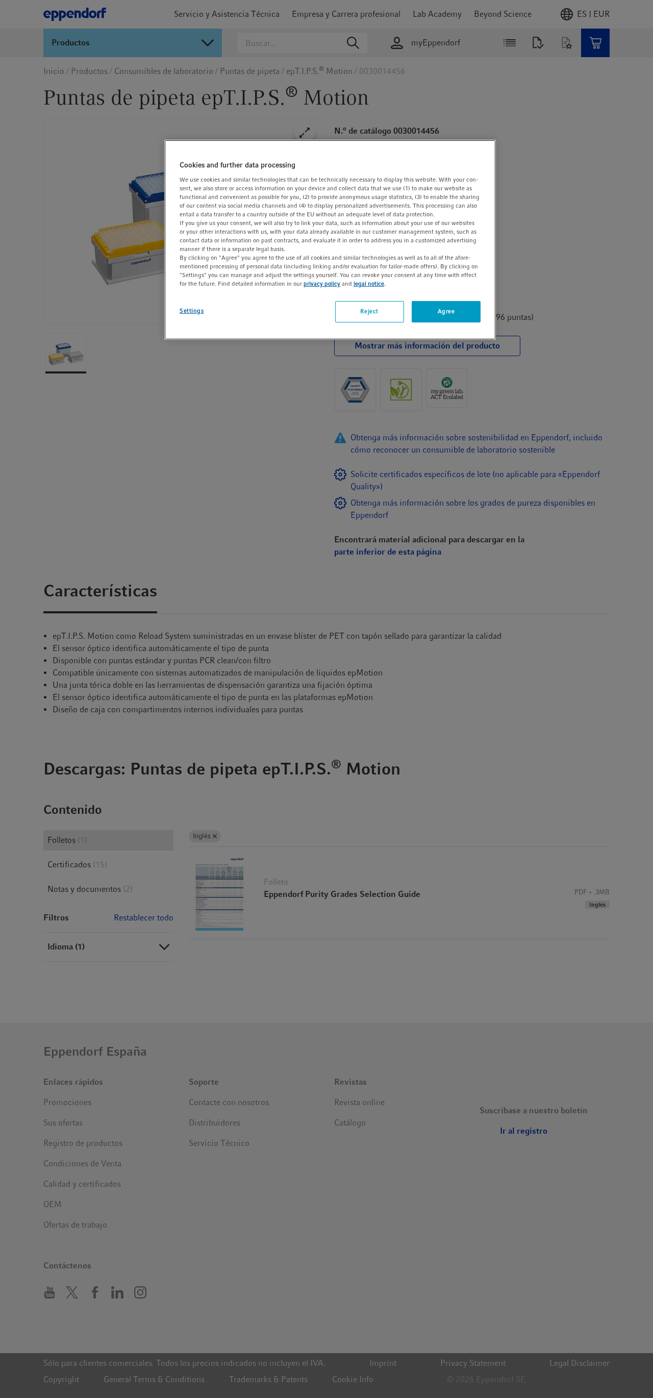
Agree (446, 311)
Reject (369, 311)
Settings (192, 310)
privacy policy (322, 283)
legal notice (369, 283)
